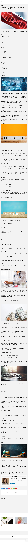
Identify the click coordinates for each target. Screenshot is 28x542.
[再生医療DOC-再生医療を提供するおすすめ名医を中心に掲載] (4, 1)
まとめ (3, 72)
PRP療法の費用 (3, 62)
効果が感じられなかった (5, 68)
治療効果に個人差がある (5, 58)
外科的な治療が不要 (5, 51)
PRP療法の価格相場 (5, 63)
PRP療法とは (3, 47)
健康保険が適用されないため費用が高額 (7, 57)
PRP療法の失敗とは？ (4, 67)
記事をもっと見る (12, 483)
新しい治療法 (4, 52)
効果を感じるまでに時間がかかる (6, 56)
